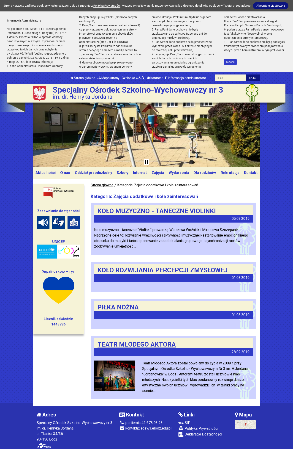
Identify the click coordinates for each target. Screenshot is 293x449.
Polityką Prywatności (106, 5)
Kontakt (251, 173)
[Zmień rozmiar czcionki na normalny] (137, 78)
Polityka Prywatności (201, 428)
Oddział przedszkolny (93, 173)
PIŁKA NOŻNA (118, 307)
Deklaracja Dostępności (203, 434)
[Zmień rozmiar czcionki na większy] (139, 78)
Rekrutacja (230, 173)
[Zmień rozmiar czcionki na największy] (143, 78)
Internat (140, 173)
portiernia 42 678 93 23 (144, 423)
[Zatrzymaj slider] (146, 162)
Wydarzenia (179, 173)
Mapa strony (110, 78)
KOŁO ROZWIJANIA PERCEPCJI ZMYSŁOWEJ (163, 270)
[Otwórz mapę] (245, 424)
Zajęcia (158, 173)
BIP (187, 423)
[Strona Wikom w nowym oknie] (44, 445)
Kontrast (156, 78)
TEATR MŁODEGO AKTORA (137, 344)
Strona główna (84, 78)
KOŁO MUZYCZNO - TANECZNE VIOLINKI (157, 211)
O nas (65, 173)
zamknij (230, 62)
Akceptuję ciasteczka (270, 5)
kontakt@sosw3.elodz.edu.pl (148, 428)
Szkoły (122, 173)
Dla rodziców (204, 173)
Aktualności (45, 173)
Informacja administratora (186, 78)
